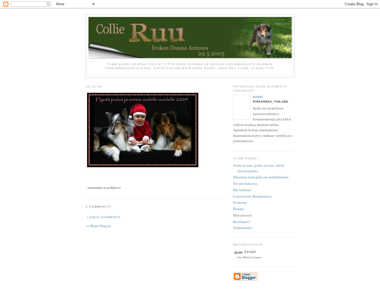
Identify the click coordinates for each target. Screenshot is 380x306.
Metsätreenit (242, 215)
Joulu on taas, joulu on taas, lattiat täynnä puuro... (259, 168)
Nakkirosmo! (243, 227)
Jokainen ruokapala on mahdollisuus (260, 176)
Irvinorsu (240, 202)
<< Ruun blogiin (98, 225)
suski (258, 96)
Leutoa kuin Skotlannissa (252, 196)
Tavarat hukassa (245, 183)
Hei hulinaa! (242, 189)
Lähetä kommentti (103, 217)
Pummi (238, 208)
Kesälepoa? (241, 221)
